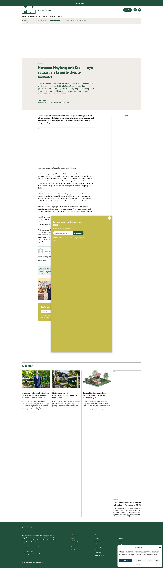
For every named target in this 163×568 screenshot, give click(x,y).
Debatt (59, 16)
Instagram (121, 544)
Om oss (114, 10)
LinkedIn (121, 538)
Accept (126, 560)
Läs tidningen (101, 10)
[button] (159, 547)
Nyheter (24, 16)
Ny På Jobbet (43, 16)
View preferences (154, 560)
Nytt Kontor (52, 16)
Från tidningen (32, 16)
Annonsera (108, 10)
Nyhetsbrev (128, 10)
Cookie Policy (139, 564)
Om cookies (98, 552)
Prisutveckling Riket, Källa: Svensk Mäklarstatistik (32, 22)
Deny (139, 560)
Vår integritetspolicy (100, 555)
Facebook (121, 541)
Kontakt (120, 10)
